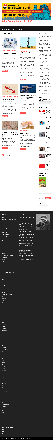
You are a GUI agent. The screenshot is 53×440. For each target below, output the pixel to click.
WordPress (26, 438)
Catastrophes (4, 257)
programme (4, 374)
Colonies (3, 267)
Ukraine (3, 421)
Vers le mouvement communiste (8, 427)
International (4, 328)
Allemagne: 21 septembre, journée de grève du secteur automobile (48, 157)
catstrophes (4, 259)
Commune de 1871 (5, 268)
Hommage (4, 318)
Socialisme (4, 406)
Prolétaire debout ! (20, 29)
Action (3, 221)
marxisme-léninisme (5, 353)
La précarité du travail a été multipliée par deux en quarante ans (10, 55)
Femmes (3, 309)
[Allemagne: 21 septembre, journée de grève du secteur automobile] (42, 154)
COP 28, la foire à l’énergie (26, 53)
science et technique (5, 398)
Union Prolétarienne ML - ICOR (13, 438)
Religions (3, 385)
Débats (3, 288)
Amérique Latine (5, 232)
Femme (3, 307)
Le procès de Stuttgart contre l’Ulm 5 (48, 149)
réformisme (13, 50)
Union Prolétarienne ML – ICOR (17, 21)
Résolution (4, 387)
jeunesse (3, 336)
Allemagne (4, 230)
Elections (3, 292)
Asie (2, 240)
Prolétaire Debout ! (5, 377)
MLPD (3, 360)
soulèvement (4, 410)
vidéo (3, 429)
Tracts (3, 418)
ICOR (2, 320)
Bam (29, 438)
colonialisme (4, 265)
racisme (3, 381)
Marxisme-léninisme (5, 355)
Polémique (4, 370)
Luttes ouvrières (5, 349)
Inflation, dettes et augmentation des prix (25, 132)
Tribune (3, 419)
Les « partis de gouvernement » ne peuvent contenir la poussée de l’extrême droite (25, 250)
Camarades (4, 249)
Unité (3, 423)
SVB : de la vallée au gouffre (9, 99)
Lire (2, 343)
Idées (3, 322)
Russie (3, 395)
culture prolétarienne (6, 285)
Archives (3, 238)
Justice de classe (5, 337)
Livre (2, 345)
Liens (3, 341)
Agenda (21, 26)
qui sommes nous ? (5, 379)
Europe (25, 94)
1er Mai (3, 217)
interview (3, 332)
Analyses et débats (9, 96)
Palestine (3, 366)
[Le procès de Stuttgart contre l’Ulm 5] (42, 147)
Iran (2, 334)
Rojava (3, 393)
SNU (2, 402)
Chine (3, 261)
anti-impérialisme (5, 236)
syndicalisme (4, 416)
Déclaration (4, 290)
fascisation (4, 304)
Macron (3, 351)
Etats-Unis (4, 298)
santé (3, 397)
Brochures (3, 242)
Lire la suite (4, 71)
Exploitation (4, 302)
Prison (3, 372)
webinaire (3, 433)
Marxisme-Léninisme (6, 356)
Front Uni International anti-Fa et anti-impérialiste (35, 26)
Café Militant (5, 26)
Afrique (3, 225)
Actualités (3, 50)
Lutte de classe (4, 347)
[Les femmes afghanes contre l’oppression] (42, 164)
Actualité (16, 26)
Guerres (3, 315)
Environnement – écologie (7, 294)
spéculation (4, 51)
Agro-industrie (4, 228)
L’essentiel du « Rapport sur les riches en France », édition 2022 (10, 133)
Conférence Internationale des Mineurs (9, 276)
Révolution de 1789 (5, 391)
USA (7, 97)
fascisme (3, 306)
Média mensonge (5, 358)
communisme (4, 270)
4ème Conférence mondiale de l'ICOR (9, 219)
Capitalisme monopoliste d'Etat (8, 255)
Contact (3, 281)
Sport (3, 414)
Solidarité (3, 408)
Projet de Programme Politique (8, 29)
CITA (2, 263)
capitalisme (8, 50)
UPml (5, 58)
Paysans (3, 368)
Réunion (3, 389)
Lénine (3, 339)
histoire (3, 316)
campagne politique (5, 251)
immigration (4, 324)
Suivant (8, 155)
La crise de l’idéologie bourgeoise (25, 253)
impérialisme (4, 326)
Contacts (3, 283)
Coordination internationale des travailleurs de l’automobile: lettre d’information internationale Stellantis (26, 223)
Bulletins (3, 246)
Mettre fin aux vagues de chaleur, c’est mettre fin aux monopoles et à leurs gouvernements (48, 114)
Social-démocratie (5, 404)
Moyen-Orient (4, 362)
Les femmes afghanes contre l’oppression (47, 166)
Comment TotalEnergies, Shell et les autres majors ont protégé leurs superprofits (28, 97)
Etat (2, 296)
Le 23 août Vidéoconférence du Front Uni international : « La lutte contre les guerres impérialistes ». (48, 125)
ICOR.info (11, 26)
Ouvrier (3, 364)
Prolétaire (3, 376)
